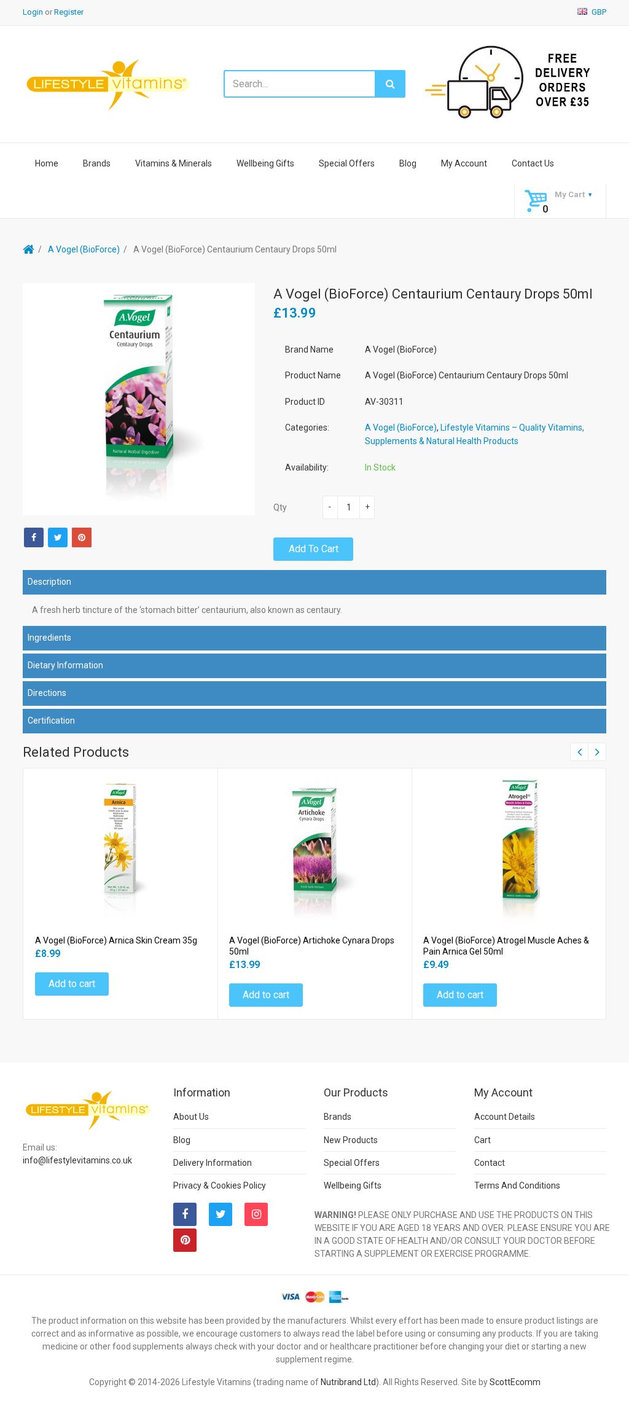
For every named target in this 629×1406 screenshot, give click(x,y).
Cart (482, 1140)
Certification (51, 720)
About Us (191, 1117)
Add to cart (313, 549)
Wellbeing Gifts (265, 163)
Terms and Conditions (517, 1185)
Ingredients (49, 637)
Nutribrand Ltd (348, 1382)
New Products (351, 1140)
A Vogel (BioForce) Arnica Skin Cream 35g (116, 940)
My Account (464, 163)
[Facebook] (34, 537)
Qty (280, 507)
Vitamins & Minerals (173, 163)
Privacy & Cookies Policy (219, 1185)
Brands (97, 163)
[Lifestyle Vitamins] (109, 84)
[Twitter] (58, 537)
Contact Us (533, 163)
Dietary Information (65, 665)
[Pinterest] (185, 1240)
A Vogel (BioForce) (84, 249)
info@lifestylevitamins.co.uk (77, 1160)
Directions (47, 693)
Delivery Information (212, 1163)
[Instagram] (256, 1214)
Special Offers (347, 163)
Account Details (504, 1117)
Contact (489, 1163)
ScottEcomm (515, 1382)
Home (46, 163)
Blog (407, 163)
